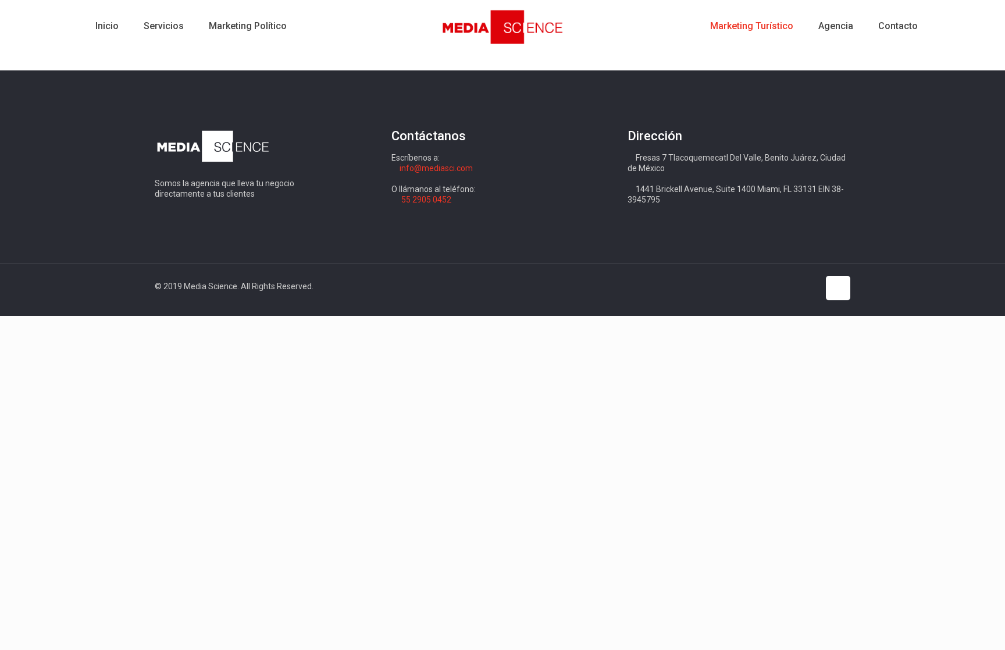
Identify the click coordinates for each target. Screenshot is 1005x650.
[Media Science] (502, 26)
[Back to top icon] (838, 288)
